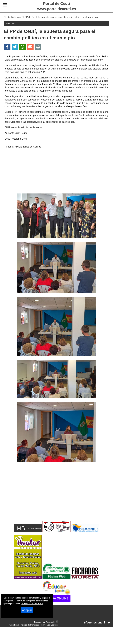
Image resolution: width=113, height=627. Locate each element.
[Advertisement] (56, 171)
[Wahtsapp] (22, 47)
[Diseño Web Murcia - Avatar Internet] (57, 622)
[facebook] (104, 622)
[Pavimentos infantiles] (56, 578)
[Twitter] (15, 47)
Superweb (50, 622)
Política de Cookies (49, 625)
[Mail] (30, 47)
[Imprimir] (38, 47)
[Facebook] (7, 47)
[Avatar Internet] (28, 578)
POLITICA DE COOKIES (32, 603)
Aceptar (27, 610)
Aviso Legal (14, 625)
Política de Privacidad (30, 625)
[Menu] (5, 5)
